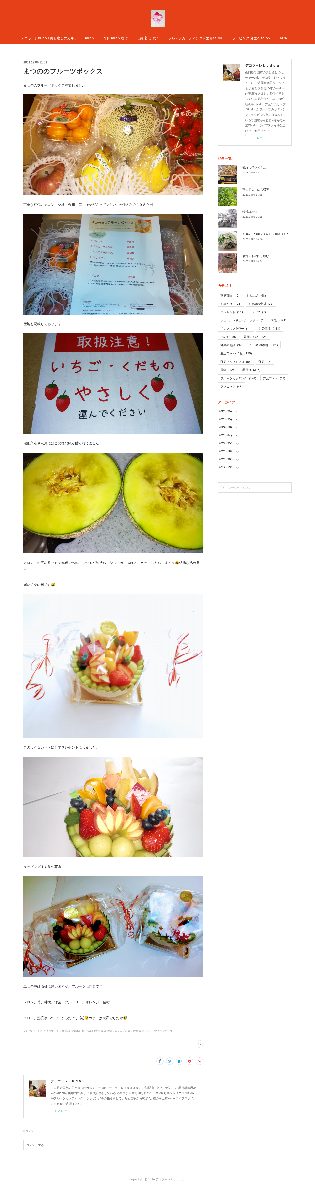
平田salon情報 (264, 345)
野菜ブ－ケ (274, 378)
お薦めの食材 (260, 303)
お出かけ (230, 303)
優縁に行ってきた (254, 167)
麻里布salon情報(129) (93, 1030)
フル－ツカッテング (238, 378)
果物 (228, 369)
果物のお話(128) (71, 1030)
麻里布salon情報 (236, 353)
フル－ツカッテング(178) (159, 1030)
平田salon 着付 (116, 38)
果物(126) (138, 1030)
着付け (251, 369)
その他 (228, 337)
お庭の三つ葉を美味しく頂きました (266, 233)
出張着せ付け (148, 38)
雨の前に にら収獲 (255, 189)
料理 (278, 320)
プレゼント (232, 312)
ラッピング (231, 386)
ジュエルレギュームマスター (242, 320)
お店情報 (269, 328)
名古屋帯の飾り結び (255, 256)
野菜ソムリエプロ (236, 361)
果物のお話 (256, 337)
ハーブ (258, 312)
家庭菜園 (230, 295)
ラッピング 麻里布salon (251, 38)
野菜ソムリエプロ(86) (119, 1030)
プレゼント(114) (32, 1030)
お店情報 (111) (51, 1030)
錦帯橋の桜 (249, 211)
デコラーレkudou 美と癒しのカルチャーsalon (57, 38)
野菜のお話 (231, 345)
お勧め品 (256, 295)
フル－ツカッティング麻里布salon (195, 38)
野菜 (265, 361)
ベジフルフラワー (236, 328)
